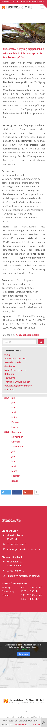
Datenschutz (14, 2)
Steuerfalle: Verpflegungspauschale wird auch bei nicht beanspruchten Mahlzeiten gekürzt (23, 53)
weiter (36, 724)
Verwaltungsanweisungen (18, 385)
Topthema (9, 377)
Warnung (9, 389)
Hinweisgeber (37, 2)
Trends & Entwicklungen (17, 381)
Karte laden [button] (23, 654)
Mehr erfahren (23, 649)
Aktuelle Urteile (12, 362)
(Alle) (7, 354)
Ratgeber (9, 373)
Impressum (26, 2)
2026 (6, 398)
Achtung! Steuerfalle (27, 334)
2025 (6, 432)
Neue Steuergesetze (15, 370)
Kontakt (4, 2)
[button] (6, 492)
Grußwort (9, 366)
